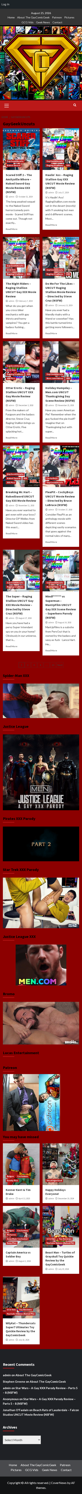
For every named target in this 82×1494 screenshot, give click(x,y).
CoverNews (59, 1483)
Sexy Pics (11, 1243)
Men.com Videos (55, 378)
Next (60, 665)
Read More (11, 229)
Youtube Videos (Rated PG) (60, 1243)
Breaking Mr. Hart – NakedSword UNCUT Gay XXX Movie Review (21, 496)
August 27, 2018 (25, 618)
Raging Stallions (55, 165)
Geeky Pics (12, 1180)
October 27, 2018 (65, 509)
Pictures (69, 17)
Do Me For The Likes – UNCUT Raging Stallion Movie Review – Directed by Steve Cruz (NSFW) (60, 292)
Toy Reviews (65, 1239)
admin (11, 196)
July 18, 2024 (23, 1339)
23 (53, 665)
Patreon (57, 17)
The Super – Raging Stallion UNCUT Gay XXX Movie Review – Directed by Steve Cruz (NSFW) (19, 604)
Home (11, 17)
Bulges (10, 1176)
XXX (68, 165)
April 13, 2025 (24, 1198)
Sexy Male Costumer (17, 1239)
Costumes (22, 1176)
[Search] (74, 105)
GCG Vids (28, 22)
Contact (57, 22)
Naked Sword (13, 165)
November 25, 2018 (66, 405)
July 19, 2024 (63, 1269)
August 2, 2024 (24, 1261)
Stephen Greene (14, 1381)
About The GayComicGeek (33, 17)
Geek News (43, 22)
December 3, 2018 (25, 405)
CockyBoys (52, 478)
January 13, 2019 (65, 305)
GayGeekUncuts (15, 161)
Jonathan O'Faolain (16, 1410)
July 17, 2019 (63, 192)
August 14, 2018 (64, 622)
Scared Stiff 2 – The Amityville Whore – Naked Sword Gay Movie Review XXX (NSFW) (19, 183)
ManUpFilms (53, 586)
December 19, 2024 (66, 1198)
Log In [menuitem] (5, 4)
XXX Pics (11, 378)
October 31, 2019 (25, 196)
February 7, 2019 (25, 301)
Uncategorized (54, 1180)
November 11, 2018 (26, 505)
